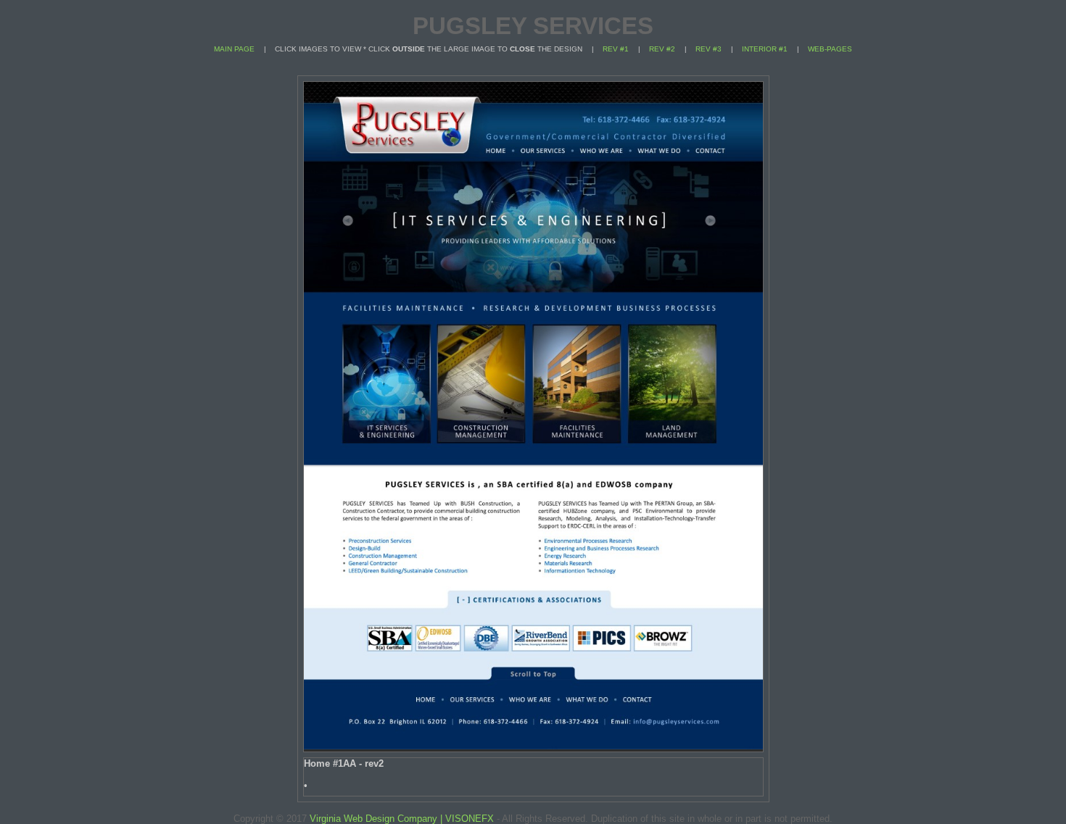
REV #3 (708, 49)
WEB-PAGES (830, 49)
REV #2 (662, 49)
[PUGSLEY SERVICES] (533, 746)
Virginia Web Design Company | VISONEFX (400, 818)
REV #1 (616, 49)
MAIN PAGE (234, 49)
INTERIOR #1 (765, 49)
